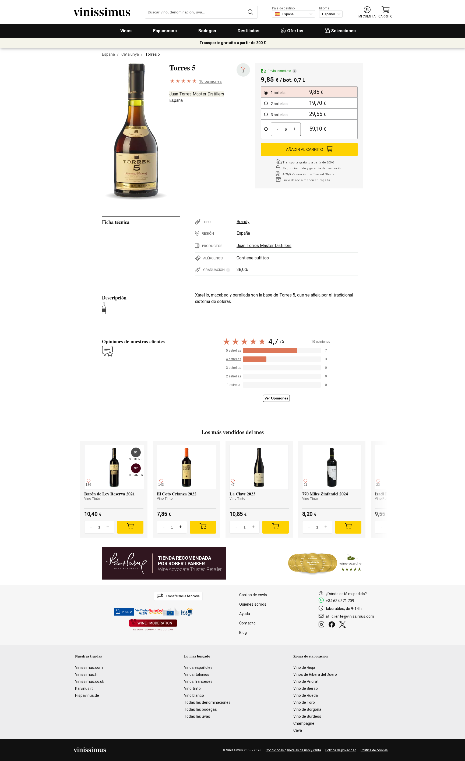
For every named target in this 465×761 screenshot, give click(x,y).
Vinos (126, 30)
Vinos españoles (198, 667)
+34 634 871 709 (340, 601)
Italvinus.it (84, 688)
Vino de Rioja (304, 667)
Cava (297, 730)
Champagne (303, 723)
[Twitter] (343, 625)
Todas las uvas (197, 716)
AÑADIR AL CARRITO (304, 149)
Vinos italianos (196, 674)
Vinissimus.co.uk (89, 681)
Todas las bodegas (200, 709)
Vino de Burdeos (307, 716)
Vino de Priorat (306, 681)
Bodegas (207, 30)
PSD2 (127, 612)
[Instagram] (322, 625)
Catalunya (130, 54)
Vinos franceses (198, 681)
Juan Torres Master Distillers (196, 94)
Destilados (248, 30)
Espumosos (165, 30)
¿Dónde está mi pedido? (346, 594)
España (108, 54)
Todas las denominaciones (207, 702)
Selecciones (343, 30)
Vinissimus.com (89, 667)
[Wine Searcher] (325, 563)
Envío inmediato (281, 71)
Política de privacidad (340, 750)
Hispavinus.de (87, 695)
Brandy (243, 221)
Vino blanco (194, 695)
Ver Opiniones (276, 398)
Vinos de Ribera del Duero (315, 674)
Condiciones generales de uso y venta (293, 750)
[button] (367, 12)
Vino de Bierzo (305, 688)
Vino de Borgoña (307, 709)
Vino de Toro (304, 702)
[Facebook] (333, 625)
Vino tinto (192, 688)
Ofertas (295, 30)
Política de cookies (374, 750)
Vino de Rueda (305, 695)
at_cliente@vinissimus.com (350, 616)
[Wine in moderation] (153, 625)
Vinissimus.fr (86, 674)
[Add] (130, 527)
